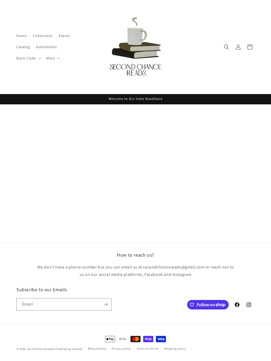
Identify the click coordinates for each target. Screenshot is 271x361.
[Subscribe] (105, 304)
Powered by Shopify (69, 349)
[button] (28, 58)
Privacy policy (121, 348)
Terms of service (148, 348)
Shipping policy (175, 348)
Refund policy (97, 348)
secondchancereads (41, 349)
